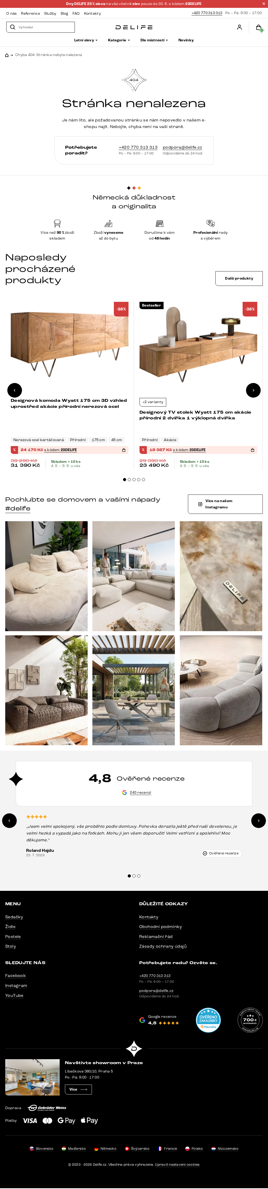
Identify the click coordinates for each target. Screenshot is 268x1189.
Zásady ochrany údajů (163, 946)
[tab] (124, 479)
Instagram (16, 985)
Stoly (10, 946)
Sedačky (14, 916)
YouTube (14, 995)
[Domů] (134, 27)
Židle (10, 926)
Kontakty (148, 916)
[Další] (253, 390)
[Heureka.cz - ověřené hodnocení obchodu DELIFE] (208, 1020)
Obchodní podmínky (160, 926)
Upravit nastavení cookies (177, 1165)
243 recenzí (140, 792)
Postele (13, 936)
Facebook (15, 975)
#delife (17, 508)
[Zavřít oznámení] (263, 3)
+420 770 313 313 (207, 13)
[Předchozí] (14, 390)
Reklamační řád (156, 936)
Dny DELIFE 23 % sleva (86, 4)
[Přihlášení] (239, 27)
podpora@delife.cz (182, 147)
